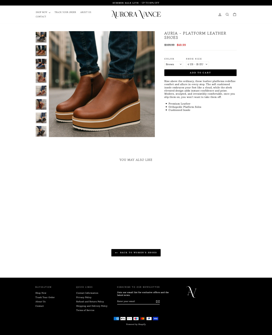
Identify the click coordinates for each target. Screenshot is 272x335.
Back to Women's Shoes (138, 252)
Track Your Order (65, 12)
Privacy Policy (83, 297)
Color (169, 58)
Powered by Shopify (136, 324)
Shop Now (42, 12)
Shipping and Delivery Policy (91, 306)
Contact (41, 16)
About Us (85, 12)
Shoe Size (194, 58)
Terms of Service (85, 310)
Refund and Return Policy (90, 301)
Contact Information (87, 293)
